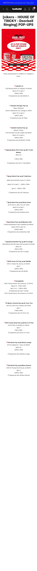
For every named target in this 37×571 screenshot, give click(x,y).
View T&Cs (30, 3)
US (29, 9)
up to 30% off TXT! (20, 3)
